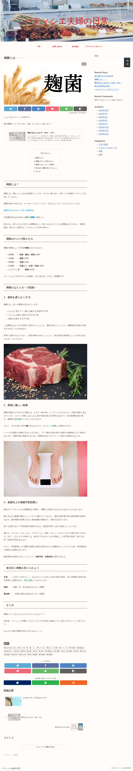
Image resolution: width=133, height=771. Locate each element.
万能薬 (73, 648)
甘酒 (42, 651)
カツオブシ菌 (24, 648)
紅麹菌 (70, 651)
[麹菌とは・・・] (38, 108)
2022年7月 (103, 114)
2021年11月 (103, 131)
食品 (100, 155)
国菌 (23, 651)
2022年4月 (103, 120)
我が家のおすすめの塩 (104, 76)
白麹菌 (58, 651)
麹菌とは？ (40, 158)
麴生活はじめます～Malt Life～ (108, 83)
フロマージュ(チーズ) (108, 148)
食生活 (15, 654)
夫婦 (36, 651)
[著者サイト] (17, 682)
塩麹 (30, 651)
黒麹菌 (50, 654)
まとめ (38, 171)
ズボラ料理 (103, 144)
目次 (42, 153)
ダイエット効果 (53, 648)
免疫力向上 (9, 651)
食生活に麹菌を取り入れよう (46, 168)
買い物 (84, 651)
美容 (7, 643)
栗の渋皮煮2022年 (102, 86)
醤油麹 (8, 654)
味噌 (17, 651)
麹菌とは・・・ (101, 79)
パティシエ (64, 648)
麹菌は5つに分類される (44, 161)
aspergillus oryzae (11, 648)
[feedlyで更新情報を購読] (45, 682)
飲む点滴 (23, 654)
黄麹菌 (43, 654)
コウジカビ (42, 648)
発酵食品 (49, 651)
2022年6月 (103, 117)
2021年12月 (104, 127)
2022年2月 (103, 124)
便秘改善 (81, 648)
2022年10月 (104, 110)
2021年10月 (104, 134)
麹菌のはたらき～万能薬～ (45, 164)
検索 (96, 56)
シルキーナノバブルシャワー (107, 89)
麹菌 (36, 654)
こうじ (33, 648)
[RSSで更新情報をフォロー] (73, 682)
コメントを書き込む (45, 747)
